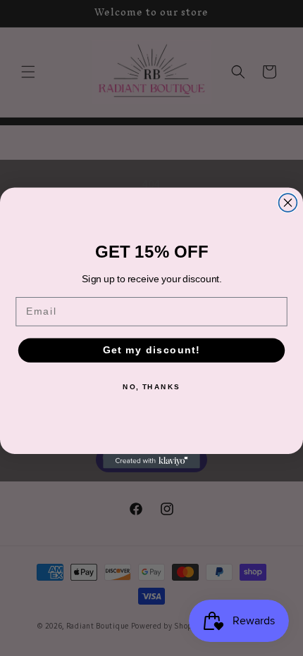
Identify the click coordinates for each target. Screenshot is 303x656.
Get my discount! (151, 350)
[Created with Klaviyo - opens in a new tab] (151, 461)
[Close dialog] (288, 203)
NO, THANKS (151, 386)
